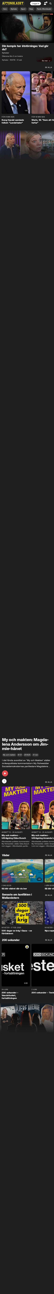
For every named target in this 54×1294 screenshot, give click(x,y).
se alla (48, 67)
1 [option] (4, 781)
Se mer (45, 61)
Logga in (35, 3)
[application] (27, 28)
